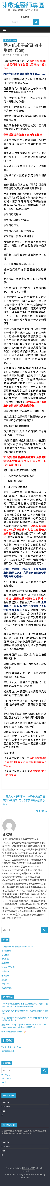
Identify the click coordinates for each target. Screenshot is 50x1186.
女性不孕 (5, 971)
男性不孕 (5, 984)
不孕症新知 (6, 950)
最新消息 (5, 975)
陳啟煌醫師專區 (22, 5)
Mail (3, 1082)
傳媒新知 (5, 959)
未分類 (4, 979)
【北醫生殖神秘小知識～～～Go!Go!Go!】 (18, 946)
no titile (41, 810)
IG (2, 1085)
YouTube (5, 1075)
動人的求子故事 (10, 40)
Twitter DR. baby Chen (11, 1047)
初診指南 (5, 963)
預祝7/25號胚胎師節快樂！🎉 (13, 1031)
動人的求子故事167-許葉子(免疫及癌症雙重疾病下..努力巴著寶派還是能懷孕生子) (24, 800)
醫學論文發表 (7, 988)
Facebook (6, 1078)
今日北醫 (5, 954)
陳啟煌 (25, 55)
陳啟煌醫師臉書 (8, 1051)
